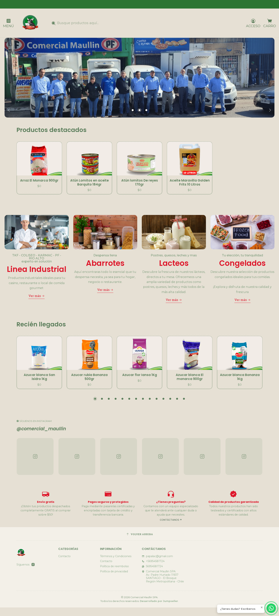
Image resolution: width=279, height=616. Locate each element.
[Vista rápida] (55, 158)
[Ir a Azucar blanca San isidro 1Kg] (39, 353)
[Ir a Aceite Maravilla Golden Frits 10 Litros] (189, 159)
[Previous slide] (10, 110)
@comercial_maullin (41, 429)
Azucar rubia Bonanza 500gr (89, 377)
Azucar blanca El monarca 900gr (189, 377)
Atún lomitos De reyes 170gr (139, 182)
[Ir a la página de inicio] (30, 23)
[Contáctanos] (171, 505)
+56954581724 (155, 561)
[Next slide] (269, 110)
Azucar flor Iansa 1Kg (139, 375)
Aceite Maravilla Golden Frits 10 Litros (190, 182)
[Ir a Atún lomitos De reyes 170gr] (139, 159)
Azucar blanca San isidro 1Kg (39, 377)
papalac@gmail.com (159, 556)
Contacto (64, 556)
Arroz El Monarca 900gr (39, 180)
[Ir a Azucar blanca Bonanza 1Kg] (239, 353)
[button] (132, 110)
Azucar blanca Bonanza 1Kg (240, 377)
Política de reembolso (114, 566)
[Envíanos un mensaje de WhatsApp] (271, 608)
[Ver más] (37, 257)
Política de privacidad (114, 571)
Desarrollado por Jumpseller (159, 601)
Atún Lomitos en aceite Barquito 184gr (89, 182)
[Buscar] (53, 23)
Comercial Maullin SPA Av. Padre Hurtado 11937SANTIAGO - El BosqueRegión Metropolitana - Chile (165, 576)
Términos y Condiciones (115, 556)
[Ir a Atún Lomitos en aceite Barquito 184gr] (89, 159)
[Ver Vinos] (139, 78)
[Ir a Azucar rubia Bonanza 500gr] (89, 353)
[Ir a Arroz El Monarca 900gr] (39, 159)
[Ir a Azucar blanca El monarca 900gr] (189, 353)
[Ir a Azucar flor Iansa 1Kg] (139, 353)
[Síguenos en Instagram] (33, 564)
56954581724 (154, 566)
